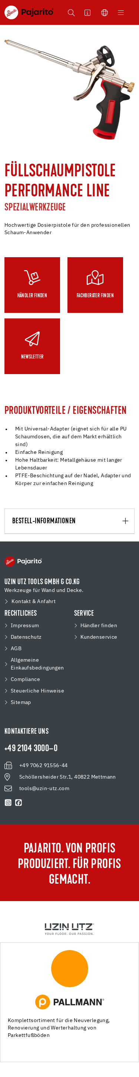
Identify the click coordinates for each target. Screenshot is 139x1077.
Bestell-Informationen (44, 521)
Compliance (25, 679)
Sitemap (21, 702)
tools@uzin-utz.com (44, 788)
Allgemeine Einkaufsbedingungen (37, 664)
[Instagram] (8, 802)
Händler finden (99, 625)
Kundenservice (99, 637)
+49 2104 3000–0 (30, 748)
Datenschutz (26, 637)
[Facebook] (18, 802)
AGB (16, 648)
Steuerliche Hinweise (37, 691)
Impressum (25, 625)
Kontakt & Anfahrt (33, 601)
